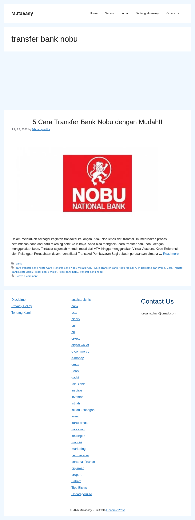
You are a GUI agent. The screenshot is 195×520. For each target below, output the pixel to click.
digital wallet (80, 345)
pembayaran (80, 455)
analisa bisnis (81, 299)
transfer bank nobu (91, 271)
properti (76, 475)
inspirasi (77, 390)
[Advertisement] (97, 82)
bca (74, 312)
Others (170, 13)
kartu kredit (79, 423)
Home (94, 13)
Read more (171, 254)
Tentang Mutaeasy (147, 13)
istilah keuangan (82, 410)
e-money (77, 358)
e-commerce (80, 351)
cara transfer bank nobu (30, 267)
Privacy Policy (21, 306)
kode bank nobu (68, 271)
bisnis (75, 319)
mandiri (76, 442)
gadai (75, 377)
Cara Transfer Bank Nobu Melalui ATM (69, 267)
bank (19, 263)
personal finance (83, 462)
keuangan (78, 436)
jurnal (125, 13)
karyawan (78, 429)
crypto (75, 338)
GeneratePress (115, 510)
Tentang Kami (21, 312)
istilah (75, 403)
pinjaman (77, 468)
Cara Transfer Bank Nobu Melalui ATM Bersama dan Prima (129, 267)
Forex (75, 371)
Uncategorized (81, 494)
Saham (109, 13)
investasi (77, 397)
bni (73, 325)
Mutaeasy (22, 13)
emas (75, 364)
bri (73, 332)
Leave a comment (27, 275)
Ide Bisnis (78, 384)
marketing (78, 449)
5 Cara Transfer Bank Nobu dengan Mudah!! (97, 121)
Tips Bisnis (79, 487)
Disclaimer (19, 299)
